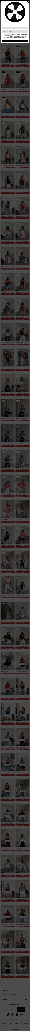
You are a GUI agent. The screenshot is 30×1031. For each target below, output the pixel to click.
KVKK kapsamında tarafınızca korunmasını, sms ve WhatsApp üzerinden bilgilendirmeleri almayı (15, 37)
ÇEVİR (15, 41)
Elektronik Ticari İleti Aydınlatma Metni (19, 34)
